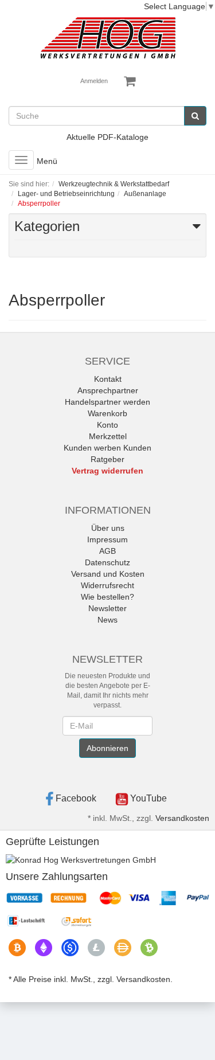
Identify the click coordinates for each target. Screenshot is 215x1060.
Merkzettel (108, 436)
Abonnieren (107, 748)
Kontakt (108, 379)
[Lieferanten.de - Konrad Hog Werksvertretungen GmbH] (81, 859)
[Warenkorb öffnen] (129, 81)
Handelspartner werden (107, 401)
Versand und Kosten (107, 573)
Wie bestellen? (107, 596)
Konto (107, 424)
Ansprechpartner (107, 390)
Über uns (107, 528)
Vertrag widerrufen (107, 470)
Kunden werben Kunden (107, 447)
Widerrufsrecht (107, 585)
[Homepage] (107, 37)
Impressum (107, 539)
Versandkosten (182, 818)
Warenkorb (107, 413)
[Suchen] (195, 116)
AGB (107, 551)
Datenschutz (107, 562)
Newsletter (107, 608)
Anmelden (94, 80)
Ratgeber (107, 459)
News (107, 619)
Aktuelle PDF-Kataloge (107, 137)
